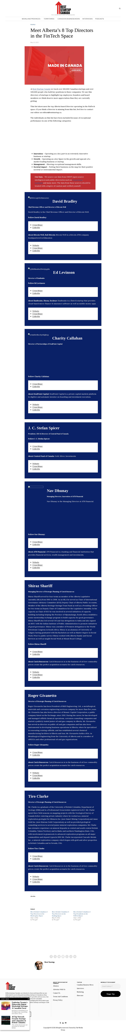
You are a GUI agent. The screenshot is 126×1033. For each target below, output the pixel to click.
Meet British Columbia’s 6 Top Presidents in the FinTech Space (81, 914)
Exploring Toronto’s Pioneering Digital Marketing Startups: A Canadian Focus (20, 1005)
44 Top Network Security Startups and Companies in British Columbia (19, 1020)
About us (56, 986)
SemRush (39, 183)
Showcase (80, 995)
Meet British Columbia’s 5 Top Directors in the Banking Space (60, 914)
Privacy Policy (58, 1000)
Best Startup (49, 962)
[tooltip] (51, 956)
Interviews (80, 988)
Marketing (80, 992)
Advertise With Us (59, 989)
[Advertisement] (63, 138)
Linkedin (36, 227)
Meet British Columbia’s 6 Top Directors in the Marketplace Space (39, 914)
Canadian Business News (85, 985)
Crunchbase (77, 180)
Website (35, 245)
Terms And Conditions (60, 996)
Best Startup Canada (41, 89)
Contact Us (56, 993)
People (33, 24)
